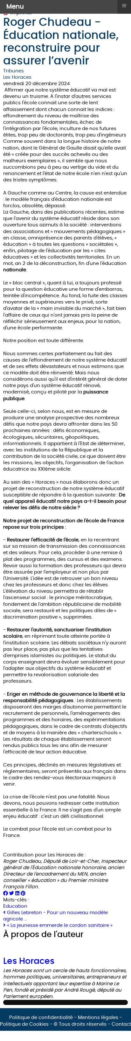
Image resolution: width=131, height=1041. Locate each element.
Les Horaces (17, 77)
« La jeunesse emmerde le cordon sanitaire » (59, 925)
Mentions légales (98, 1017)
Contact (121, 1024)
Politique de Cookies (24, 1024)
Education (15, 906)
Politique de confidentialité (41, 1017)
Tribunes (13, 71)
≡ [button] (124, 6)
